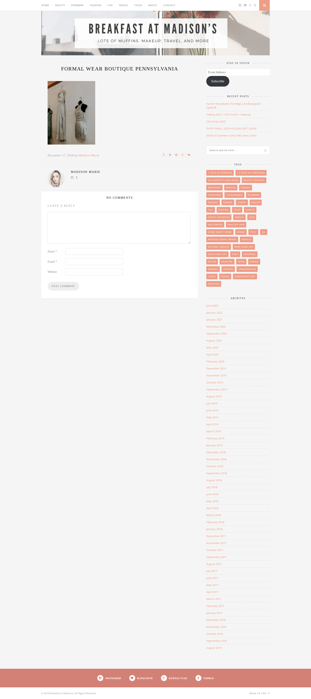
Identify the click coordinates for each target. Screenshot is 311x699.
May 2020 (212, 347)
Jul (264, 231)
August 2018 (214, 480)
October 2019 (214, 382)
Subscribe (217, 81)
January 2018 (214, 529)
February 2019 (215, 438)
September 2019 (216, 389)
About (152, 5)
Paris (235, 254)
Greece (239, 217)
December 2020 (216, 326)
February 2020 (215, 361)
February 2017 (215, 606)
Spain (241, 261)
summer (213, 268)
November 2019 (216, 375)
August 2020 (214, 340)
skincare (227, 261)
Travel (123, 5)
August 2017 (214, 564)
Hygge (241, 231)
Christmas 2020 (216, 121)
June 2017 (212, 578)
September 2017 (216, 557)
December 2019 (216, 368)
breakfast (214, 187)
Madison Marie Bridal (222, 239)
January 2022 (214, 312)
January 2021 (214, 319)
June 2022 (212, 305)
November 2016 (216, 627)
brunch (231, 187)
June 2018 (212, 494)
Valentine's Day (245, 276)
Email (52, 261)
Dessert (213, 202)
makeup (246, 239)
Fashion (95, 5)
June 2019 (212, 410)
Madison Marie (89, 155)
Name (52, 251)
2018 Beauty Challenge (223, 180)
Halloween (215, 224)
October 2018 (214, 466)
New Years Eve (243, 246)
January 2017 (214, 613)
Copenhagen (234, 194)
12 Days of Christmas (251, 172)
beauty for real (254, 180)
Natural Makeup (218, 246)
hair (252, 217)
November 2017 (216, 543)
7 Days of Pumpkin (220, 172)
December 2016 (216, 620)
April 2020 (212, 354)
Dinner (228, 202)
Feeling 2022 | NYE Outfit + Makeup (228, 114)
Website (52, 271)
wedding (213, 283)
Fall (210, 209)
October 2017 (214, 550)
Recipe (212, 261)
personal (250, 254)
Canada (245, 187)
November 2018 (216, 459)
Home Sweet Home (220, 231)
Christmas (214, 194)
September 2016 (216, 641)
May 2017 (212, 585)
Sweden (228, 268)
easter (255, 202)
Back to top (258, 693)
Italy (253, 231)
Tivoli (212, 276)
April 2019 (212, 424)
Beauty (60, 5)
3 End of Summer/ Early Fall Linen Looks (231, 135)
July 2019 (211, 403)
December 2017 (216, 536)
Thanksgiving (247, 268)
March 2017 (213, 599)
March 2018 (213, 515)
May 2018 (212, 501)
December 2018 (216, 452)
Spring (254, 261)
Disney (242, 202)
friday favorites (219, 217)
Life (110, 5)
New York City (217, 254)
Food (138, 5)
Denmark (77, 5)
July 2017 (211, 571)
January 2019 (214, 445)
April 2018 (212, 508)
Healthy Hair (236, 224)
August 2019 (214, 396)
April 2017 (212, 592)
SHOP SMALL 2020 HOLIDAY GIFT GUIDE (231, 128)
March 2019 (213, 431)
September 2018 (216, 473)
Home (45, 5)
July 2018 (211, 487)
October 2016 (214, 634)
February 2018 (215, 522)
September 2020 (216, 333)
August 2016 (214, 648)
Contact (169, 5)
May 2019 (212, 417)
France (250, 209)
